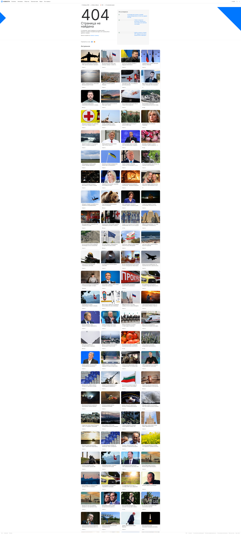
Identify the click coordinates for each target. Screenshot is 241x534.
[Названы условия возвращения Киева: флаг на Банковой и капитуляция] (110, 159)
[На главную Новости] (6, 1)
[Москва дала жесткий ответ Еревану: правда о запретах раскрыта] (110, 59)
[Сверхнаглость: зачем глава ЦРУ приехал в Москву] (150, 59)
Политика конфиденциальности (210, 533)
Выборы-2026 (86, 5)
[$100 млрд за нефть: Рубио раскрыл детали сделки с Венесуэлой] (110, 501)
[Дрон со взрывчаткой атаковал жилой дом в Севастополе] (110, 340)
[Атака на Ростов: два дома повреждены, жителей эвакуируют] (90, 260)
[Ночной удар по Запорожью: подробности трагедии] (110, 481)
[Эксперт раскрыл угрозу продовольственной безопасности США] (110, 400)
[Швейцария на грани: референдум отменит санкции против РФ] (90, 300)
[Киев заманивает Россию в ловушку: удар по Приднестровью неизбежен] (130, 199)
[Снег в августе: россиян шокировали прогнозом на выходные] (150, 340)
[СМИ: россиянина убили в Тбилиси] (110, 79)
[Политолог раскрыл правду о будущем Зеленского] (130, 59)
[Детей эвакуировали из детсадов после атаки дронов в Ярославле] (130, 260)
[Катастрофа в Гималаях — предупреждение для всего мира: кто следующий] (150, 99)
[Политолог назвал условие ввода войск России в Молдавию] (130, 240)
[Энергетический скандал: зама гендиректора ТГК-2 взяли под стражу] (130, 360)
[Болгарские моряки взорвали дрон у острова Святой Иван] (130, 380)
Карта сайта (237, 533)
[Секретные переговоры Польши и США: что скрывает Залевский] (90, 420)
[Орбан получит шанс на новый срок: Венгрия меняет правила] (130, 139)
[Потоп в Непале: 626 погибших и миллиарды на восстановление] (90, 240)
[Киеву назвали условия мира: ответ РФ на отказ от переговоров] (110, 139)
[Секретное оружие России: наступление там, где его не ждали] (150, 199)
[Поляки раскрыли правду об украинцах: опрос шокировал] (110, 441)
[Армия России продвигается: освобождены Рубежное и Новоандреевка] (110, 380)
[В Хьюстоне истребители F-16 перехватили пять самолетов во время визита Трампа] (150, 260)
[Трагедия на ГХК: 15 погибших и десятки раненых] (130, 79)
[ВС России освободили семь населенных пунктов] (150, 501)
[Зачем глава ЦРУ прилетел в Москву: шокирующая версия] (130, 400)
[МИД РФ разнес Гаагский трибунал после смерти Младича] (130, 300)
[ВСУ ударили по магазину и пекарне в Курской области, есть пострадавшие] (150, 280)
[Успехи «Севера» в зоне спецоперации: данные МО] (90, 461)
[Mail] (2, 1)
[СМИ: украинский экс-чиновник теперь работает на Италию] (150, 360)
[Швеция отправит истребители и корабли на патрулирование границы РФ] (90, 199)
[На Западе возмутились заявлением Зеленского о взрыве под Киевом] (90, 99)
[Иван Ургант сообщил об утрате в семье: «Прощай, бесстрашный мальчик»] (150, 79)
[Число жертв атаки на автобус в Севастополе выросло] (130, 99)
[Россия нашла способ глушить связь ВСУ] (110, 260)
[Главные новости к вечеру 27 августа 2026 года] (130, 119)
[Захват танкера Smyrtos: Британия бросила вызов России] (90, 79)
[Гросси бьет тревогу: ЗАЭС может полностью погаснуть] (110, 280)
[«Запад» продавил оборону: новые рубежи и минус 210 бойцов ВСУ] (130, 420)
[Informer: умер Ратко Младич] (150, 481)
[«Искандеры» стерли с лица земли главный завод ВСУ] (90, 159)
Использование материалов (222, 533)
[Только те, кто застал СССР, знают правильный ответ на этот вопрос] (130, 220)
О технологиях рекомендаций (198, 533)
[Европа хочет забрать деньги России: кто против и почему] (90, 380)
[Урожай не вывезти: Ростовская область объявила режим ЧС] (90, 139)
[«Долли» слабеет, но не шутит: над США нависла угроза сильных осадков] (150, 400)
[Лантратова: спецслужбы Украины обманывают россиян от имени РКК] (110, 220)
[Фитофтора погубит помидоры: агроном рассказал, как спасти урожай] (130, 340)
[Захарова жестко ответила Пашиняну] (150, 119)
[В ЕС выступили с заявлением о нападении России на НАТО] (110, 240)
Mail (2, 533)
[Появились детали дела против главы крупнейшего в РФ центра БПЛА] (150, 380)
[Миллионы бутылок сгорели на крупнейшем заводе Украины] (90, 400)
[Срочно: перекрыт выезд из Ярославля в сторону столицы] (90, 179)
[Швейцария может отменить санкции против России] (110, 461)
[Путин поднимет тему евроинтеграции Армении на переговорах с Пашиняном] (90, 320)
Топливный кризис (110, 5)
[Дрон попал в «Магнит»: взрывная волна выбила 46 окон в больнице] (110, 300)
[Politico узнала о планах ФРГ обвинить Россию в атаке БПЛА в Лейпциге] (110, 360)
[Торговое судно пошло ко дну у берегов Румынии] (150, 240)
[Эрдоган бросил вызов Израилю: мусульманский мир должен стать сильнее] (90, 521)
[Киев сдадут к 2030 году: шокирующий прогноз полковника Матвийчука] (110, 420)
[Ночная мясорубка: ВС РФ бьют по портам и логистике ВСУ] (150, 159)
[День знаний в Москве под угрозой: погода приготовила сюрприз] (130, 501)
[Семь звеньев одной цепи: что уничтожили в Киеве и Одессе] (150, 300)
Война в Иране (95, 5)
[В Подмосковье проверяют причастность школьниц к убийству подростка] (130, 280)
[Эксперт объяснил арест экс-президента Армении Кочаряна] (130, 441)
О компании (6, 533)
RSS (186, 533)
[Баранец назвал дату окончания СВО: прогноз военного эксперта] (90, 59)
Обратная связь (231, 533)
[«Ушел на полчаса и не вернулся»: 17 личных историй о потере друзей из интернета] (90, 280)
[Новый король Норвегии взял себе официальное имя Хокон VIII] (130, 461)
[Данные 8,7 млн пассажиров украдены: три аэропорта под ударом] (90, 501)
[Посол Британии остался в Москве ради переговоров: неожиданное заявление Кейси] (150, 461)
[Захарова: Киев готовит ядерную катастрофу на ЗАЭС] (110, 179)
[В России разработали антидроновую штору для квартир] (90, 340)
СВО (102, 5)
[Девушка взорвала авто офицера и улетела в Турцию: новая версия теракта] (90, 119)
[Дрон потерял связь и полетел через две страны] (110, 99)
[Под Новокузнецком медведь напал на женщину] (110, 199)
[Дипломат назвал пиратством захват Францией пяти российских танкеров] (150, 420)
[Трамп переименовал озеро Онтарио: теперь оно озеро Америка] (110, 320)
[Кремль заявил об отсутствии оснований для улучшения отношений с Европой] (90, 360)
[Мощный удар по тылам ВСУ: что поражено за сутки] (90, 220)
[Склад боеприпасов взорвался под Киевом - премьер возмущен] (130, 179)
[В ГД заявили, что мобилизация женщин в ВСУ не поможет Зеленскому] (90, 481)
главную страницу (94, 35)
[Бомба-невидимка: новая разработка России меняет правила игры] (110, 119)
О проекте (190, 533)
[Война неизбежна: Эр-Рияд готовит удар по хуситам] (130, 320)
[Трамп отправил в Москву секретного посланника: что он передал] (130, 159)
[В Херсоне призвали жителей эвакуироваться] (110, 521)
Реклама (10, 533)
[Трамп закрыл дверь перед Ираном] (130, 521)
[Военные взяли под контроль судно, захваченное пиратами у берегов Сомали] (90, 441)
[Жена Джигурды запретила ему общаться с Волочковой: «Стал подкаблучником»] (150, 179)
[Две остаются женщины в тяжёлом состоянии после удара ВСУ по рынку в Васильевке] (150, 320)
